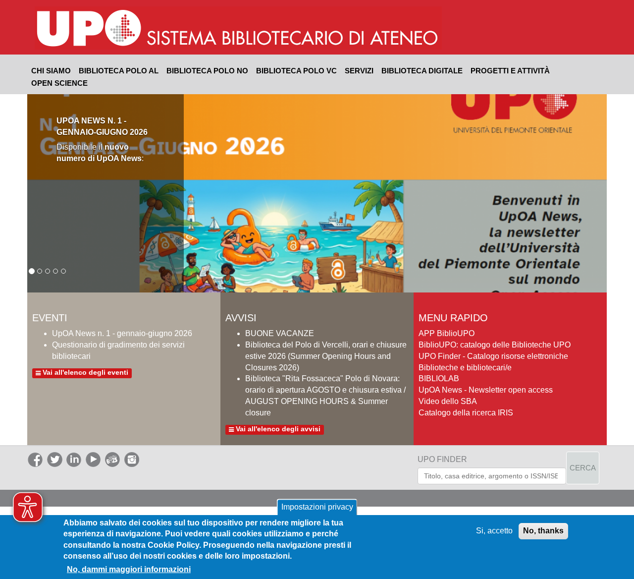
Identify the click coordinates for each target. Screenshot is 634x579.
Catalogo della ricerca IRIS (466, 412)
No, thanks (543, 530)
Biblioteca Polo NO (207, 70)
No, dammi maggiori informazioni (129, 569)
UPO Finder (442, 459)
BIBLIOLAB (439, 378)
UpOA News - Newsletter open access (486, 390)
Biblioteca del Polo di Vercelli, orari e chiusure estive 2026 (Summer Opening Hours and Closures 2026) (326, 356)
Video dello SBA (448, 401)
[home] (293, 29)
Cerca (583, 467)
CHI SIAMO (51, 70)
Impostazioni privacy (317, 507)
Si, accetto (494, 530)
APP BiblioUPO (447, 333)
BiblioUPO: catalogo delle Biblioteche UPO (495, 345)
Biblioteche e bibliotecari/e (465, 367)
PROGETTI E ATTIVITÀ (510, 70)
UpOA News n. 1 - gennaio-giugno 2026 (122, 333)
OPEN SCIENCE (59, 83)
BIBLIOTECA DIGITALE (422, 70)
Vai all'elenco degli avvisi (277, 429)
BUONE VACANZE (279, 333)
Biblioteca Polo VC (296, 70)
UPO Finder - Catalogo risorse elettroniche (493, 356)
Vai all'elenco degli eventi (84, 373)
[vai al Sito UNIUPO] (90, 29)
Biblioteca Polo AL (118, 70)
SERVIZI (359, 70)
